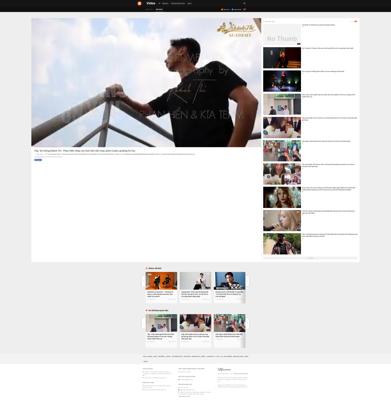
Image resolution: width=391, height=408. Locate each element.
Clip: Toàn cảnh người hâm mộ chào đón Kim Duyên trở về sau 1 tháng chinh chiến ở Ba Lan (160, 336)
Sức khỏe (187, 356)
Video (246, 356)
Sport (203, 356)
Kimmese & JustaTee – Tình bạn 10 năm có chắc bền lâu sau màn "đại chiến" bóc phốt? (160, 294)
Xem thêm (310, 258)
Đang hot (149, 9)
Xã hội (168, 356)
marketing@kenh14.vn (186, 379)
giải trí (189, 3)
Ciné (155, 356)
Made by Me (195, 356)
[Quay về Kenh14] (139, 3)
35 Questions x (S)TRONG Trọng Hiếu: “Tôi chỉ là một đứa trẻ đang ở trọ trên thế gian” (229, 294)
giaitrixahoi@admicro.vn (187, 390)
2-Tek (217, 356)
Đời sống (161, 356)
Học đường (228, 356)
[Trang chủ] (151, 3)
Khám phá (210, 356)
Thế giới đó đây (177, 356)
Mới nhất (159, 9)
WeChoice (165, 3)
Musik (150, 356)
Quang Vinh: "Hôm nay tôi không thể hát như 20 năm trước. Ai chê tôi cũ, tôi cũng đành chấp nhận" (194, 294)
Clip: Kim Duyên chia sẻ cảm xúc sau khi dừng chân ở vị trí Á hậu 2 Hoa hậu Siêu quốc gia (195, 336)
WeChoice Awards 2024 (178, 3)
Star (144, 356)
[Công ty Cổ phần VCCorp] (224, 369)
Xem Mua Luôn (238, 356)
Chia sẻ (38, 160)
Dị (221, 356)
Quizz (146, 361)
